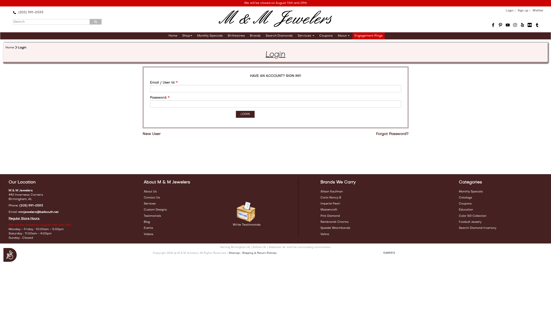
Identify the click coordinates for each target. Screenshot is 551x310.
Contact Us (152, 197)
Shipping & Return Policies (259, 253)
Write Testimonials (247, 224)
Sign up (523, 10)
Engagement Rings (368, 35)
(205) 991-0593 (29, 12)
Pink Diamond (330, 216)
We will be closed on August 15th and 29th (275, 3)
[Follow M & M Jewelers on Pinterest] (500, 25)
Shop (186, 35)
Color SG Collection (472, 216)
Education (466, 209)
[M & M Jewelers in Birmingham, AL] (275, 19)
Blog (147, 222)
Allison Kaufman (331, 191)
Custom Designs (155, 209)
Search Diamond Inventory (477, 228)
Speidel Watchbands (335, 228)
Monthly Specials (210, 35)
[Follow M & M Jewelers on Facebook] (493, 25)
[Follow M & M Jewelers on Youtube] (508, 25)
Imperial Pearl (330, 203)
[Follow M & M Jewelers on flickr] (530, 25)
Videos (148, 234)
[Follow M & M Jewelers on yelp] (522, 25)
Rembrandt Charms (334, 222)
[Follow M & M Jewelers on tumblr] (537, 25)
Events (148, 228)
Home (173, 35)
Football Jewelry (470, 222)
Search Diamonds (279, 35)
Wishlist (537, 10)
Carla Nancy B (330, 197)
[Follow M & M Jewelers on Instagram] (515, 25)
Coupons (326, 35)
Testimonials (152, 216)
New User (152, 134)
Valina (324, 234)
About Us (150, 191)
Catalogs (465, 197)
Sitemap (234, 253)
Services (305, 35)
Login (510, 10)
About (342, 35)
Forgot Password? (392, 134)
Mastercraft (328, 209)
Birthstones (236, 35)
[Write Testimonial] (246, 212)
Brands (255, 35)
